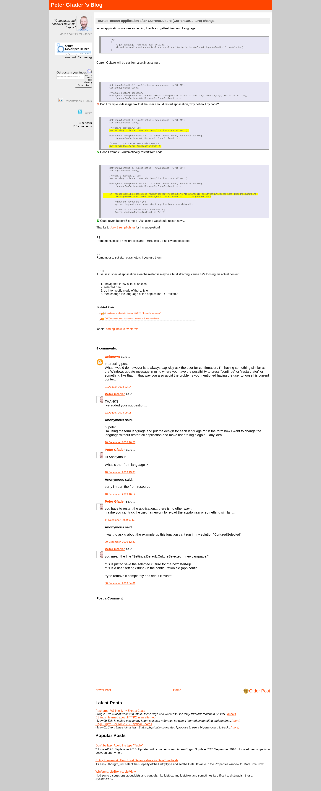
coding (110, 329)
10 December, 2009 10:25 (120, 442)
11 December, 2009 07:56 (120, 519)
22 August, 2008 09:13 (118, 412)
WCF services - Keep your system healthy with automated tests (132, 318)
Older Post (259, 690)
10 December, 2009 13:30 (120, 472)
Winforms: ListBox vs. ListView (115, 771)
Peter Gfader (115, 394)
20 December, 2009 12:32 (120, 541)
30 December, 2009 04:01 (120, 583)
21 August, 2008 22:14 (118, 386)
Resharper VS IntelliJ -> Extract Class (120, 710)
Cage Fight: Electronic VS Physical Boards (123, 724)
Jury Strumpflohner (122, 227)
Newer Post (103, 690)
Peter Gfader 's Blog (77, 5)
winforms (132, 329)
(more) (231, 714)
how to (120, 329)
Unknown (112, 357)
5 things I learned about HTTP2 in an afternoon (126, 717)
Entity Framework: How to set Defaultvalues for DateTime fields (136, 760)
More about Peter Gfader (75, 34)
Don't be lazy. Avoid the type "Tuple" (119, 745)
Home (177, 690)
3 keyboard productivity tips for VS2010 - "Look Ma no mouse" (133, 313)
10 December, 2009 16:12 (120, 494)
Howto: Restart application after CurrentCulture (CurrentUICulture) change (155, 21)
